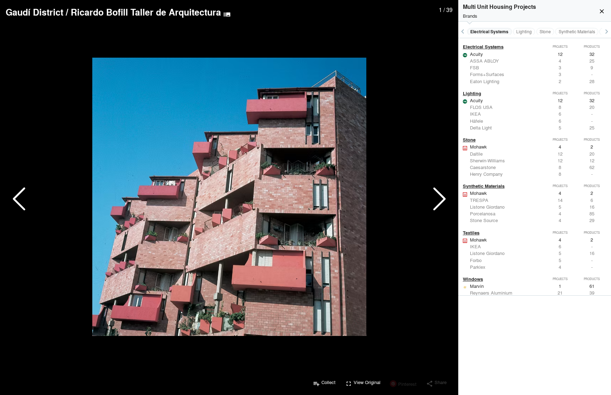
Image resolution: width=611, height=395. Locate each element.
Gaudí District (34, 12)
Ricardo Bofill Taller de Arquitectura (146, 12)
